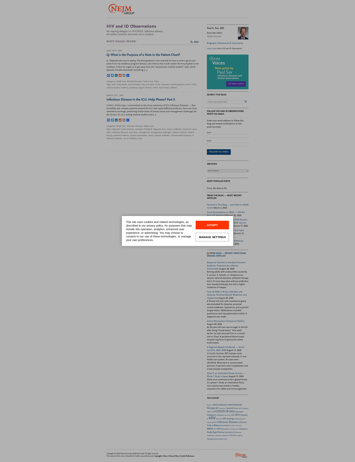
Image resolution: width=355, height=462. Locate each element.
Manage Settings (212, 237)
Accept (212, 225)
